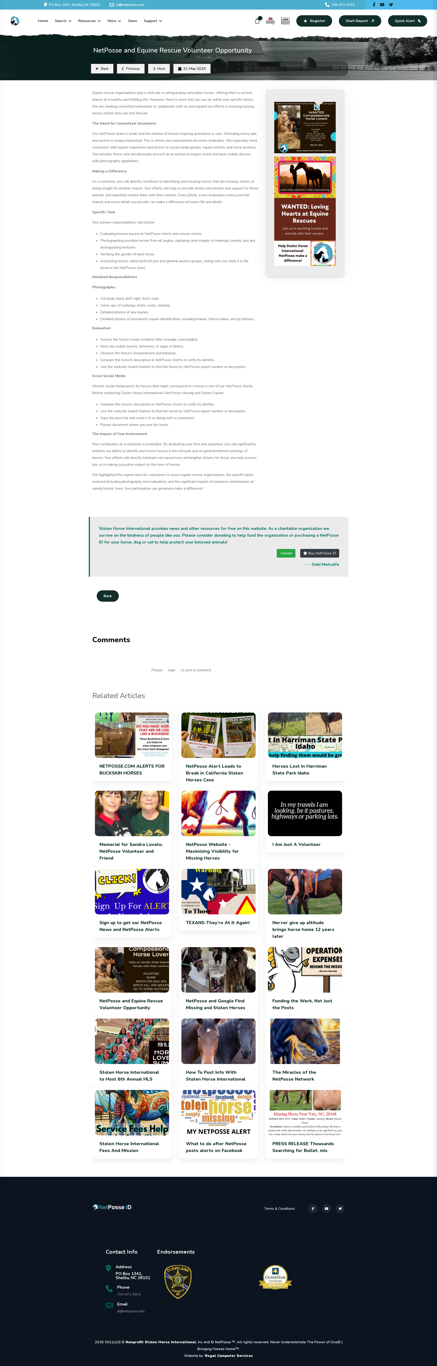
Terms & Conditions (279, 1208)
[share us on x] (391, 5)
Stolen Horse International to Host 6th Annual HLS (129, 1075)
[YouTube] (326, 1208)
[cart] (257, 21)
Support (150, 20)
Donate (286, 553)
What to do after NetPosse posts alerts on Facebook (216, 1147)
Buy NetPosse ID (321, 553)
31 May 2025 (194, 68)
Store (132, 20)
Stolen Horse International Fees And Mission (129, 1147)
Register (317, 20)
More (112, 20)
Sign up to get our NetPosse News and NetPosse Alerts (130, 926)
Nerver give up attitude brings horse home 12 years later (303, 929)
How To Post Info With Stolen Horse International (216, 1075)
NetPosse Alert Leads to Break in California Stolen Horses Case (214, 773)
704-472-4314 (343, 5)
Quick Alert (405, 20)
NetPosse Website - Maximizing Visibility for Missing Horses (212, 851)
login (171, 670)
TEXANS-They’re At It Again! (218, 923)
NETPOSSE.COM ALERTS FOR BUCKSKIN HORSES (132, 769)
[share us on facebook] (374, 5)
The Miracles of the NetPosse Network (294, 1075)
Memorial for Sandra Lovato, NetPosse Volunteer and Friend (131, 851)
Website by (218, 1355)
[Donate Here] (270, 21)
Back (108, 596)
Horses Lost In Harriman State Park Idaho (299, 769)
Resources (87, 20)
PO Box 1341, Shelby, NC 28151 (74, 5)
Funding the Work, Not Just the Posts (302, 1004)
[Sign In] (285, 21)
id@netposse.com (130, 5)
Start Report (357, 20)
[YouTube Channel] (382, 5)
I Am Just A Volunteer (296, 844)
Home (43, 20)
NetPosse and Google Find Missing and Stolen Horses (215, 1004)
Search (60, 20)
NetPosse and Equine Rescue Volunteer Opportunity (131, 1004)
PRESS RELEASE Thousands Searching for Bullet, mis (303, 1147)
